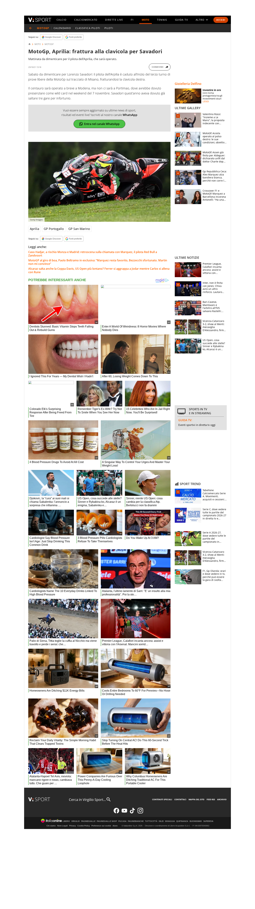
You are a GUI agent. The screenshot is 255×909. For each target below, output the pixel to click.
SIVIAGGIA (170, 821)
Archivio (222, 799)
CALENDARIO (62, 28)
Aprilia (34, 229)
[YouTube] (124, 812)
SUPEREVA (208, 821)
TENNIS (162, 19)
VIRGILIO (75, 821)
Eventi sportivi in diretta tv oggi (196, 425)
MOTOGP (49, 44)
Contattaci (180, 799)
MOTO (145, 19)
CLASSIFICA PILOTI (87, 28)
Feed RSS (211, 799)
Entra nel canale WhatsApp (102, 124)
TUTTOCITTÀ (151, 821)
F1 (132, 19)
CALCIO (61, 19)
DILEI (161, 821)
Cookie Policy (83, 826)
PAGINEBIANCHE (136, 821)
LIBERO (66, 821)
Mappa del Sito (196, 799)
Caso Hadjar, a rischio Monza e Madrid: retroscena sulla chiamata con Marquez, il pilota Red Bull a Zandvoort (92, 253)
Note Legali (62, 826)
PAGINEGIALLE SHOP (107, 821)
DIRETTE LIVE (114, 19)
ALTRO (200, 19)
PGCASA (122, 821)
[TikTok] (132, 812)
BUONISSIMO (196, 821)
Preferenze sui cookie (101, 826)
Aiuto (115, 826)
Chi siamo (51, 826)
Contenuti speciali (162, 799)
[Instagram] (140, 812)
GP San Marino (79, 229)
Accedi (220, 19)
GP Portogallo (54, 229)
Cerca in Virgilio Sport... (87, 799)
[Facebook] (116, 812)
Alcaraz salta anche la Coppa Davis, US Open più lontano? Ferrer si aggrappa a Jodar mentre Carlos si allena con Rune (98, 270)
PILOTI (108, 28)
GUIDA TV (181, 19)
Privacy (72, 826)
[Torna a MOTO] (30, 28)
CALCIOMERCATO (85, 19)
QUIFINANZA (182, 821)
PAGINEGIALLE (88, 821)
